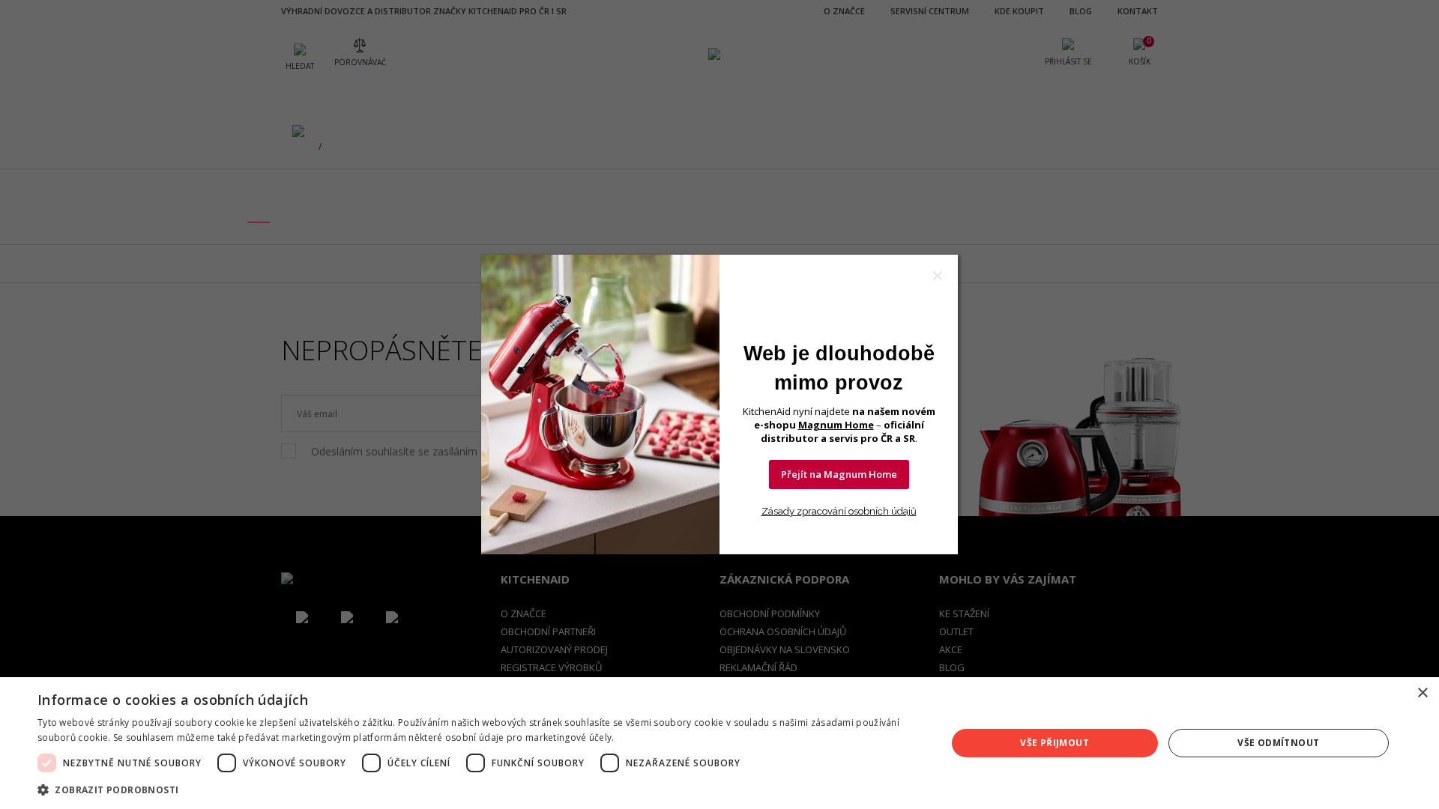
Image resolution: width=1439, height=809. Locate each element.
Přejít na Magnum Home (839, 474)
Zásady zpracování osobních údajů (839, 511)
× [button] (1422, 693)
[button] (478, 789)
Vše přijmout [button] (1054, 742)
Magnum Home (836, 424)
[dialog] (719, 743)
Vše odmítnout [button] (1278, 742)
